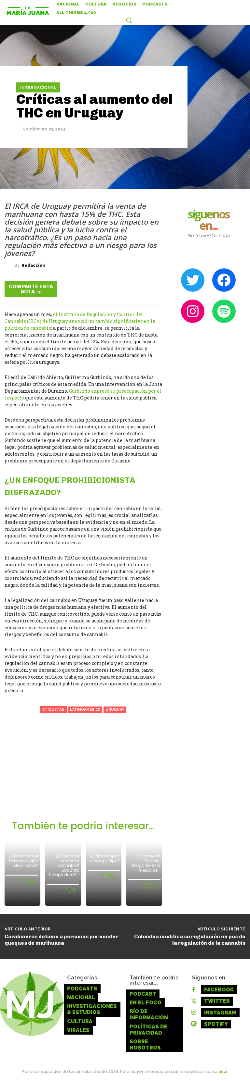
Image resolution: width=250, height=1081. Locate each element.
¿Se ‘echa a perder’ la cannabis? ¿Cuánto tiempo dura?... (64, 865)
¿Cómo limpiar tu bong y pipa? (104, 858)
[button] (129, 20)
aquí (222, 1071)
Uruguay (114, 709)
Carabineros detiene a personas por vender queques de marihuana (61, 939)
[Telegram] (112, 289)
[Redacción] (9, 265)
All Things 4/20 (27, 881)
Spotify (216, 1024)
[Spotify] (193, 1024)
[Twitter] (93, 289)
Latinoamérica (85, 709)
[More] (152, 289)
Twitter (217, 1001)
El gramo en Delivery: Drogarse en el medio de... (146, 863)
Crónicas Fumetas (149, 886)
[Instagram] (193, 1013)
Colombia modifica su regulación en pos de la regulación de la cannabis (189, 939)
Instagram (220, 1013)
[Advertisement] (83, 771)
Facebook (219, 990)
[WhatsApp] (132, 289)
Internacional (38, 87)
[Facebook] (73, 289)
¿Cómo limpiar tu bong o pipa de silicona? (23, 860)
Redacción (33, 265)
